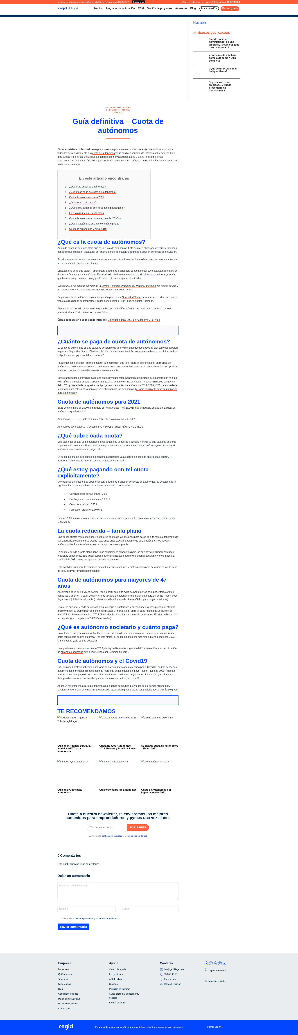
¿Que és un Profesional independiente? (223, 70)
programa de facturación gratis (112, 689)
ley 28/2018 (128, 407)
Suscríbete (138, 827)
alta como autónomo (155, 274)
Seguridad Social (137, 251)
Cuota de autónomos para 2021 (86, 197)
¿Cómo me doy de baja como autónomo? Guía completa (222, 58)
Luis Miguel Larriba (118, 110)
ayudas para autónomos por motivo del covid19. (113, 678)
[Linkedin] (123, 142)
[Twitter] (119, 142)
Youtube (224, 963)
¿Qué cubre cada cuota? (82, 202)
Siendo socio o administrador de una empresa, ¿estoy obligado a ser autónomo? (224, 43)
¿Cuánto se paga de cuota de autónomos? (92, 192)
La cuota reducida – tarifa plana (86, 213)
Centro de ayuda (117, 969)
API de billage (116, 979)
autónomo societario (72, 652)
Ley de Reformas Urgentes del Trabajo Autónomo (129, 286)
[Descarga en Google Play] (215, 986)
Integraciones (116, 974)
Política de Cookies (68, 1003)
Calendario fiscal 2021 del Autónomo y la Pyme (134, 320)
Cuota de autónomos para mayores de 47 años (95, 218)
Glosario (113, 984)
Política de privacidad (69, 998)
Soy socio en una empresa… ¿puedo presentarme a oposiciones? (220, 86)
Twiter (206, 963)
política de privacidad (112, 836)
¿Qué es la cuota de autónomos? (87, 186)
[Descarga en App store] (215, 975)
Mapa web (63, 969)
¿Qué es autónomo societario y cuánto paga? (94, 223)
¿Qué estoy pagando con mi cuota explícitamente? (97, 207)
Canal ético (64, 1008)
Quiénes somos (66, 974)
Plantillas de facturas (119, 989)
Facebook (211, 963)
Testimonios (64, 979)
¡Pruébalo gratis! (169, 689)
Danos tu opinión (172, 984)
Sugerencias (64, 984)
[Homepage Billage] (68, 8)
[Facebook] (114, 142)
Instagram (220, 963)
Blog (60, 989)
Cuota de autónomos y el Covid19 (88, 229)
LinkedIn (215, 963)
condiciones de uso (137, 836)
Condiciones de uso (68, 993)
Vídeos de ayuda (117, 1002)
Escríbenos (170, 979)
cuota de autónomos (103, 153)
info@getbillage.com (174, 969)
